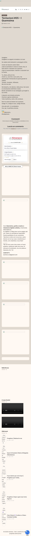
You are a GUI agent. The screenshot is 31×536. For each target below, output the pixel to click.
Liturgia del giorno (15, 156)
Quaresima (4, 15)
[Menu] (16, 9)
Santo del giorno (15, 147)
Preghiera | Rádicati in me (14, 438)
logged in (13, 128)
